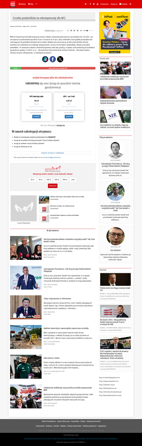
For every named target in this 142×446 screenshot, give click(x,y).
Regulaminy (102, 426)
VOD (45, 439)
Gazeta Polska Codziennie (66, 439)
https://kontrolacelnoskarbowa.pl (110, 392)
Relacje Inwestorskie (74, 426)
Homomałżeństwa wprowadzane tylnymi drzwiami (113, 102)
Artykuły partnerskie (93, 421)
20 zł (32, 179)
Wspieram (52, 186)
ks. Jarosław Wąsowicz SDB (56, 371)
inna (73, 179)
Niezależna (28, 439)
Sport (49, 374)
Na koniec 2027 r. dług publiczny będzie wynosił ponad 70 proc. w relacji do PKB (113, 322)
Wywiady (103, 270)
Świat (49, 314)
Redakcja (49, 426)
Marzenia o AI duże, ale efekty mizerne (62, 206)
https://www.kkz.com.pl (107, 385)
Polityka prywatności (90, 426)
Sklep (104, 439)
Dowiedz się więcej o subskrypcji (52, 153)
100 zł (48, 179)
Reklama (63, 426)
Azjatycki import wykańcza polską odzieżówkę (64, 215)
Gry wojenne (115, 250)
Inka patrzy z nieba (51, 358)
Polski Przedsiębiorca (49, 421)
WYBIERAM (36, 116)
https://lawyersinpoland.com (108, 381)
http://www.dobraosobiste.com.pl (110, 395)
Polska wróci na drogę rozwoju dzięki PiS (115, 289)
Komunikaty (75, 421)
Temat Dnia (50, 257)
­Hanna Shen (51, 312)
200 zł (57, 179)
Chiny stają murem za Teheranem (57, 298)
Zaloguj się (114, 4)
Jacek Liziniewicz (53, 284)
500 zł (65, 179)
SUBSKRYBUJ (32, 83)
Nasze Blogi (52, 439)
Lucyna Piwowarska (23, 223)
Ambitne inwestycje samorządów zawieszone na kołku (67, 197)
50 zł (40, 179)
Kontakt (56, 426)
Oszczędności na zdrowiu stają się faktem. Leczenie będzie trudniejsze (115, 126)
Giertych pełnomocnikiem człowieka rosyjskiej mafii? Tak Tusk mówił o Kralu (69, 240)
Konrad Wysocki (115, 247)
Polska (49, 287)
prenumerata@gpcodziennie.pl (52, 157)
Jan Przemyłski (52, 255)
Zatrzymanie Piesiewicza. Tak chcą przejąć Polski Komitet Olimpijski (67, 270)
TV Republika (81, 439)
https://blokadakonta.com (108, 388)
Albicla (89, 439)
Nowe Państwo (38, 439)
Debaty (83, 421)
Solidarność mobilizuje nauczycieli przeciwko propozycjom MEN (68, 388)
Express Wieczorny (63, 421)
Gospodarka (54, 199)
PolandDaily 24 (113, 439)
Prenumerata (104, 4)
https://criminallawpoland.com (109, 378)
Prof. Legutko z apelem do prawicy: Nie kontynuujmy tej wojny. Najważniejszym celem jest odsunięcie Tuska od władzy (114, 354)
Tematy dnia (104, 58)
